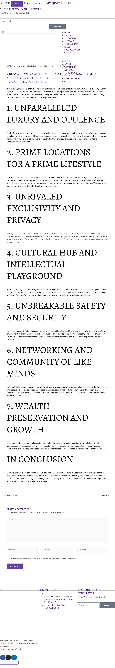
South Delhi (14, 177)
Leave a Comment (14, 82)
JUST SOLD (69, 41)
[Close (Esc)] (4, 662)
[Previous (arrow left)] (4, 666)
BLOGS (67, 47)
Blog (25, 82)
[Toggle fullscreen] (22, 662)
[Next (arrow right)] (13, 666)
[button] (87, 58)
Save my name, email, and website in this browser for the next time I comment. (43, 558)
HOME (67, 32)
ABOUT (67, 35)
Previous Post (9, 495)
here (17, 4)
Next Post (107, 495)
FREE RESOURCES (72, 50)
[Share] (13, 662)
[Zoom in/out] (32, 662)
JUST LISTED (70, 38)
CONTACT (68, 53)
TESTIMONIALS (71, 44)
